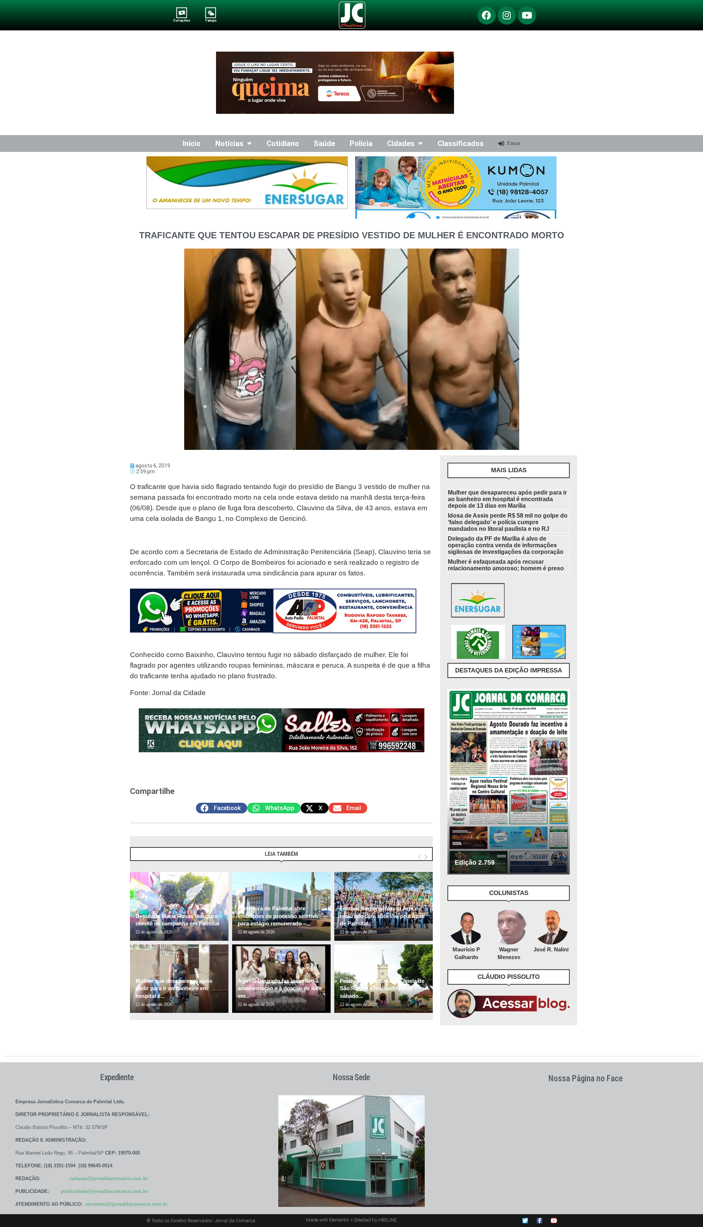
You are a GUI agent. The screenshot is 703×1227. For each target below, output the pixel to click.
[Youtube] (527, 15)
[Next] (426, 857)
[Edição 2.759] (508, 781)
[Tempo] (210, 12)
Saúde (324, 143)
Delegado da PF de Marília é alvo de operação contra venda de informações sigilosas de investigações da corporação (505, 545)
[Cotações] (181, 12)
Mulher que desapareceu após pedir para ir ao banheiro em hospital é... (173, 988)
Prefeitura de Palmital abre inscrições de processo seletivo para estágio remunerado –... (278, 915)
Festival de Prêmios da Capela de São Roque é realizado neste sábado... (382, 988)
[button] (221, 808)
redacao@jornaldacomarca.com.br (109, 1178)
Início (192, 143)
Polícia (361, 143)
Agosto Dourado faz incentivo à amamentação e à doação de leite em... (280, 988)
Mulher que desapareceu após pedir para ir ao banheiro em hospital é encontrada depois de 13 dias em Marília (507, 499)
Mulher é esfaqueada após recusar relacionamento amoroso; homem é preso (506, 565)
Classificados (461, 143)
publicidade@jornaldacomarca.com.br (104, 1191)
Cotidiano (283, 143)
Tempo (210, 20)
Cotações (181, 20)
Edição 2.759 (475, 862)
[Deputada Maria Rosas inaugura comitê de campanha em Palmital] (179, 906)
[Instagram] (507, 15)
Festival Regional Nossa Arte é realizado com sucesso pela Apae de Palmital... (382, 915)
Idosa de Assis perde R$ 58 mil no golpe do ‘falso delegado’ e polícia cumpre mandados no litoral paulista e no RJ (508, 522)
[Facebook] (486, 15)
